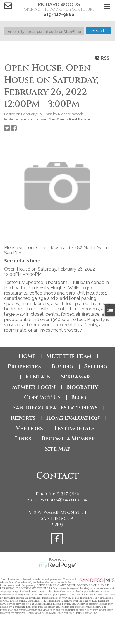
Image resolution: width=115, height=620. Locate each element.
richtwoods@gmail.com (57, 500)
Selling (95, 366)
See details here (22, 261)
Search (98, 30)
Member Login (34, 387)
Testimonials (74, 428)
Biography (82, 387)
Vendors (29, 428)
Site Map (57, 449)
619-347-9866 (59, 14)
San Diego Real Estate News (55, 407)
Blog (78, 397)
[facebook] (57, 539)
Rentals (37, 376)
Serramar (75, 376)
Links (23, 438)
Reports (23, 418)
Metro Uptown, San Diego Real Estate (55, 119)
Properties (24, 366)
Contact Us (42, 397)
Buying (62, 366)
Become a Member (68, 438)
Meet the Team (69, 356)
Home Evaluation (73, 418)
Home (27, 356)
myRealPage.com (57, 565)
